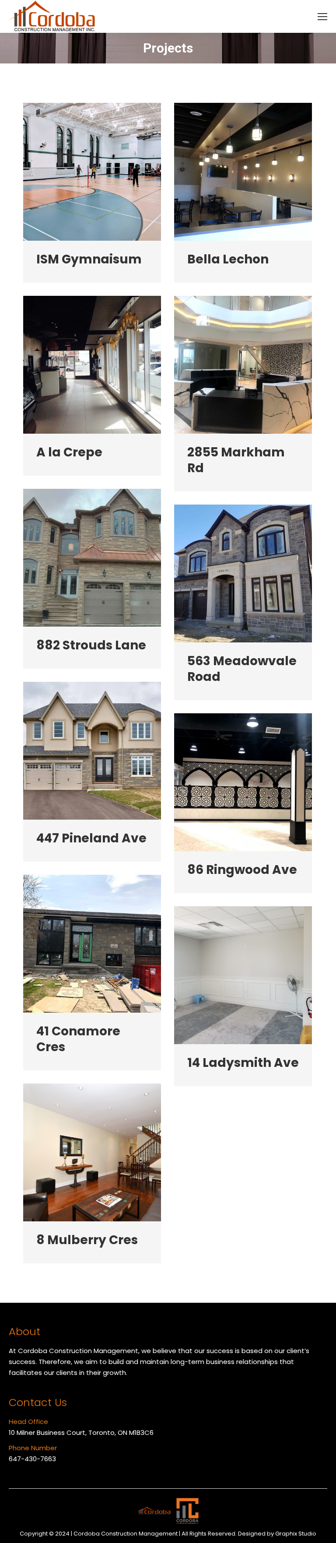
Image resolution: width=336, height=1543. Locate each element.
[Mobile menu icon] (322, 16)
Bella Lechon (228, 259)
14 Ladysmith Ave (243, 1063)
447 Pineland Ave (91, 838)
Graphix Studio (295, 1533)
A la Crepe (69, 452)
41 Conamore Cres (78, 1039)
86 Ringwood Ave (242, 870)
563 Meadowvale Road (242, 669)
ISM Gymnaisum (89, 259)
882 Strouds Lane (91, 645)
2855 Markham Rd (236, 460)
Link (92, 172)
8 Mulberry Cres (87, 1240)
